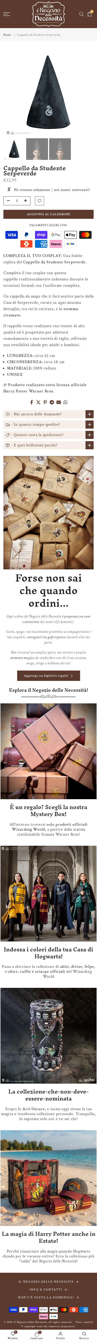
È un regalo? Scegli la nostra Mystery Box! (48, 810)
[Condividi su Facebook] (31, 402)
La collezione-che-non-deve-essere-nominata (48, 1095)
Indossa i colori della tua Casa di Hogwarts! (48, 953)
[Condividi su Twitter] (38, 402)
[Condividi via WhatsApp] (65, 402)
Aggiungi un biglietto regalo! (46, 676)
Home (7, 35)
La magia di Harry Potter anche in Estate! (48, 1237)
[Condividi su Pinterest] (45, 402)
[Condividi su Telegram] (52, 402)
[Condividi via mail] (58, 402)
